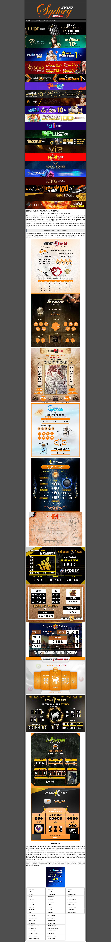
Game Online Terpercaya (53, 928)
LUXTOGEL (50, 904)
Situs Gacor (70, 891)
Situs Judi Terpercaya (72, 902)
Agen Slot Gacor (51, 920)
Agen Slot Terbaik (32, 928)
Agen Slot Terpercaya (72, 904)
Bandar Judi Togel (32, 931)
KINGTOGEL (50, 912)
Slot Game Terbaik (51, 923)
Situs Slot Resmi (51, 915)
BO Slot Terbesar (51, 938)
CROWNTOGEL (51, 896)
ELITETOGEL (31, 904)
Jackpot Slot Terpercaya (34, 938)
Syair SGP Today (37, 20)
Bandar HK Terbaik (52, 931)
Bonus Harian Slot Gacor (72, 912)
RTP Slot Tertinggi (52, 925)
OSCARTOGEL (51, 899)
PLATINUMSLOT (51, 894)
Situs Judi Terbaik (71, 896)
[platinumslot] (55, 877)
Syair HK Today (29, 20)
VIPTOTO (31, 912)
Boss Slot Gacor (32, 915)
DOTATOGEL (31, 889)
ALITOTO (50, 907)
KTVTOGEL (31, 894)
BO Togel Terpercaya (72, 899)
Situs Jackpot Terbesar (33, 925)
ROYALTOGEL (31, 907)
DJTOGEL (31, 891)
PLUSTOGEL (50, 909)
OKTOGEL (31, 896)
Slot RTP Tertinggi (52, 936)
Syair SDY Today (45, 20)
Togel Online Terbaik (33, 918)
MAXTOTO (50, 891)
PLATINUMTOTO (32, 909)
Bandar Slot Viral (32, 920)
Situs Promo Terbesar (33, 933)
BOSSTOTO (50, 889)
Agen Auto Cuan (32, 923)
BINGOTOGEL (51, 902)
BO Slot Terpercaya (71, 894)
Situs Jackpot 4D (51, 918)
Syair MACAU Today (54, 20)
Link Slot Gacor (51, 933)
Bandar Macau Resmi (33, 936)
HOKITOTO (70, 889)
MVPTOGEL (31, 902)
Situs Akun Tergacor (72, 907)
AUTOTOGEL (31, 899)
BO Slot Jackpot (71, 909)
